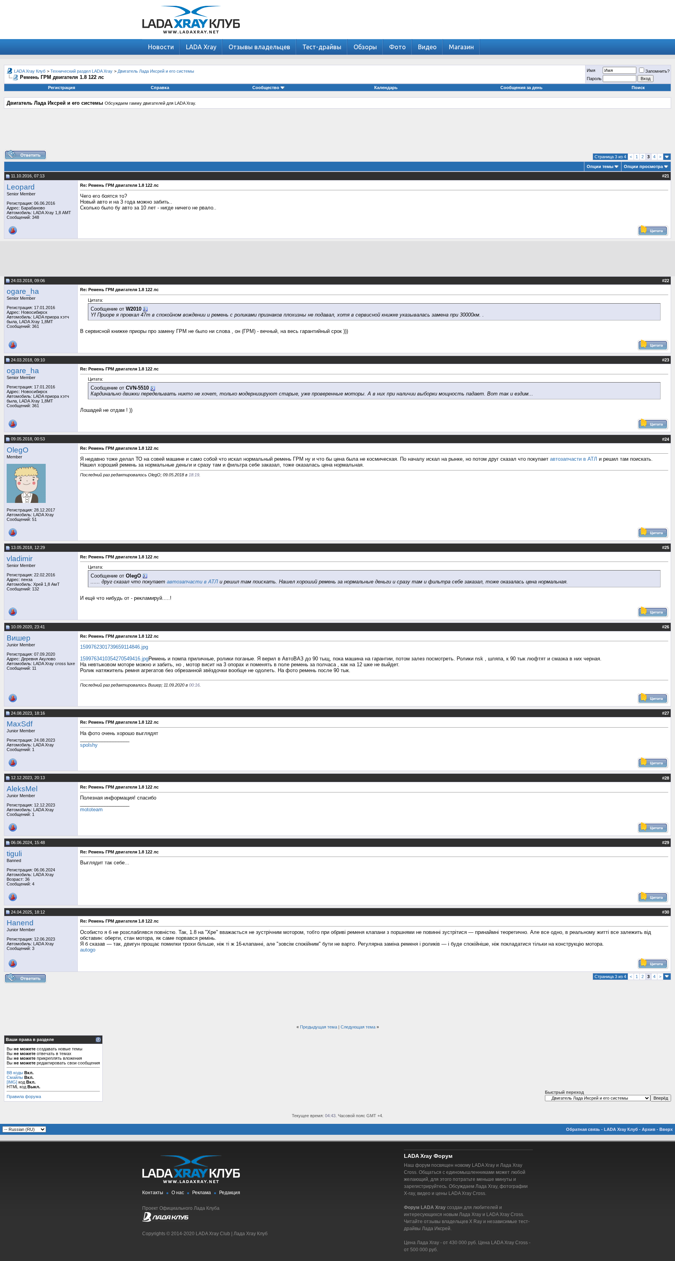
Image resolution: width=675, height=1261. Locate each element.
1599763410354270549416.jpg (114, 659)
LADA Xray (201, 46)
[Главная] (191, 37)
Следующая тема (358, 1027)
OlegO (18, 450)
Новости (161, 46)
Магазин (461, 46)
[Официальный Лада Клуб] (165, 1220)
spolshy (89, 745)
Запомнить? (657, 71)
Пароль (594, 78)
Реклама (201, 1192)
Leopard (21, 187)
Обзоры (365, 46)
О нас (177, 1192)
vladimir (19, 558)
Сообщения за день (521, 87)
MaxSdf (19, 724)
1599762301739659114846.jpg (114, 647)
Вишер (18, 638)
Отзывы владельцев (259, 46)
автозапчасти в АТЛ (573, 459)
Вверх (666, 1129)
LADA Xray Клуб (29, 71)
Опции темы (600, 166)
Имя (591, 70)
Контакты (152, 1192)
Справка (160, 87)
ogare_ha (23, 291)
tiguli (14, 854)
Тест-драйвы (321, 46)
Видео (427, 46)
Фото (397, 46)
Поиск (638, 87)
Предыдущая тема (318, 1027)
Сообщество (265, 87)
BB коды (15, 1072)
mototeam (91, 809)
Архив (648, 1129)
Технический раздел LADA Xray (81, 71)
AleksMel (22, 789)
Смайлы (15, 1077)
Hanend (20, 923)
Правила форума (24, 1096)
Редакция (229, 1192)
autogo (87, 950)
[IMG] (12, 1082)
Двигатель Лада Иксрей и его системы (156, 71)
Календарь (386, 87)
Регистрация (61, 87)
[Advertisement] (337, 132)
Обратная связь (583, 1129)
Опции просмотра (643, 166)
